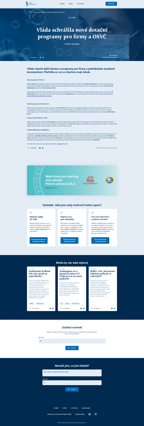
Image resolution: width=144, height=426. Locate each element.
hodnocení (33, 57)
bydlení (31, 303)
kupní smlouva (75, 303)
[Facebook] (40, 57)
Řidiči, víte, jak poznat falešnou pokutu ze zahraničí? (102, 273)
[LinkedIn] (43, 57)
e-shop (67, 303)
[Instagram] (96, 414)
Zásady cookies (80, 414)
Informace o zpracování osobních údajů (59, 414)
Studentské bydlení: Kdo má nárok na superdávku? (40, 273)
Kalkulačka (111, 3)
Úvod (29, 12)
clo (61, 303)
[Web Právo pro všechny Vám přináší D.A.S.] (72, 180)
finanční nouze (40, 303)
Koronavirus (75, 44)
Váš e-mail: (41, 337)
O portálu (80, 3)
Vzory (71, 3)
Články (62, 3)
